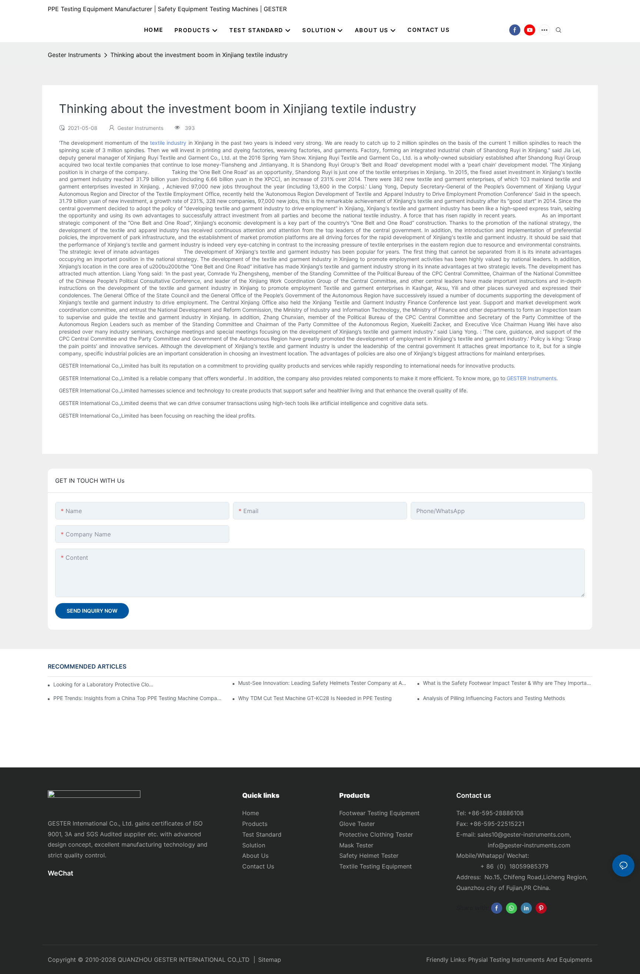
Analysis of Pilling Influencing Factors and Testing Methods (494, 698)
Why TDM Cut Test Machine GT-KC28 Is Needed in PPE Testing (315, 698)
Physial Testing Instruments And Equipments (530, 959)
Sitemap (269, 959)
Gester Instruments (74, 54)
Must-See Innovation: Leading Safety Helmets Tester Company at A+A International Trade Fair (322, 683)
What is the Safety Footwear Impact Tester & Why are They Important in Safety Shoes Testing (507, 683)
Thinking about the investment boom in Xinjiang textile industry (199, 54)
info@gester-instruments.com (527, 845)
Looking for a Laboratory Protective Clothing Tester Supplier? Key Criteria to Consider (103, 684)
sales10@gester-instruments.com (523, 834)
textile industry (168, 143)
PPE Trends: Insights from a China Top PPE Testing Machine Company (138, 698)
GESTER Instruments (531, 378)
